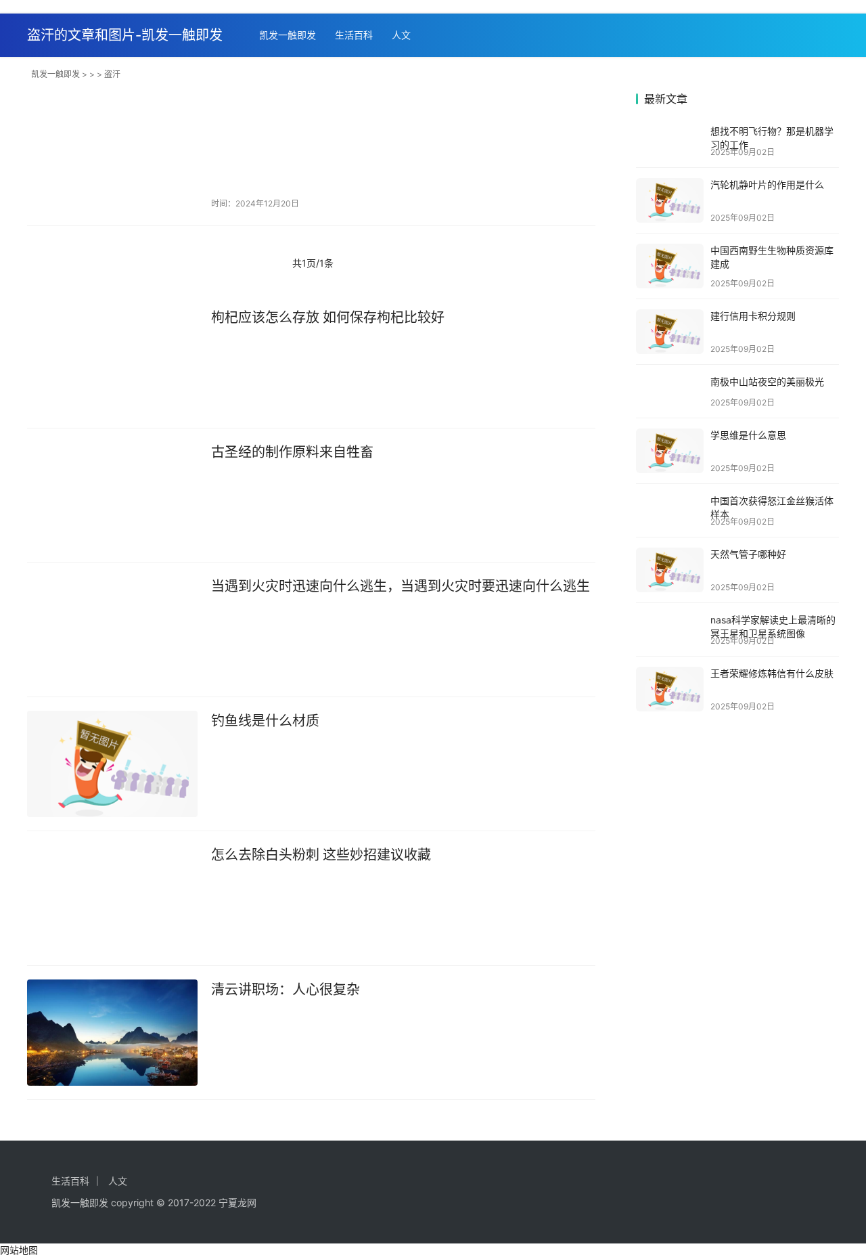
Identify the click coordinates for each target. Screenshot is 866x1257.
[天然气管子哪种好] (670, 570)
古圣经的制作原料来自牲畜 (292, 452)
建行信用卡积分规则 (753, 316)
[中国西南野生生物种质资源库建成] (670, 266)
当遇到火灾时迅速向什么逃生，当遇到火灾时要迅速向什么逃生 (400, 586)
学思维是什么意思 (748, 435)
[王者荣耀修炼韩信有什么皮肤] (670, 689)
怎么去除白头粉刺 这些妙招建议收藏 (321, 855)
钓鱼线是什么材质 (265, 721)
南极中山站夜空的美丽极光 (767, 381)
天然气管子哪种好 (748, 554)
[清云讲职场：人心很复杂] (112, 1032)
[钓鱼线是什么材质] (112, 764)
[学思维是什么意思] (670, 450)
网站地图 (19, 1250)
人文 (401, 35)
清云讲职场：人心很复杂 (285, 990)
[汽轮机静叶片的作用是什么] (670, 200)
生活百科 (354, 35)
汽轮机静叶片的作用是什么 (767, 184)
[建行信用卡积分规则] (670, 331)
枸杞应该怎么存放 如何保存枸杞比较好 (328, 317)
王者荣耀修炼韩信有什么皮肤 (772, 673)
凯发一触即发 (287, 35)
